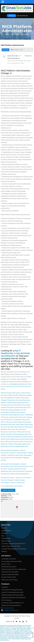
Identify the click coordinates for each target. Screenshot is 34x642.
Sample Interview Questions (19, 473)
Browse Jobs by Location (8, 566)
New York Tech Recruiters (9, 427)
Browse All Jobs (6, 541)
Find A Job (13, 466)
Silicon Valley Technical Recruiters (12, 441)
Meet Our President (7, 480)
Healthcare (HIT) (6, 471)
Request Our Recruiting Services (11, 605)
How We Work (22, 452)
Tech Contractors (6, 600)
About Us (13, 452)
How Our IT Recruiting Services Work (12, 592)
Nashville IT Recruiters (8, 424)
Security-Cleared (18, 471)
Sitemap (4, 551)
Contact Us (4, 533)
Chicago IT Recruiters (8, 400)
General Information (7, 477)
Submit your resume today (9, 579)
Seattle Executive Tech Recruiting (21, 439)
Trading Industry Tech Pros (17, 469)
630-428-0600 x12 (8, 608)
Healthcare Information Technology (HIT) (13, 597)
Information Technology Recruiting (11, 589)
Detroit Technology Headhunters (12, 410)
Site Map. (6, 640)
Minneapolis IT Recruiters (22, 422)
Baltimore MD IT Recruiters (17, 395)
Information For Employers (10, 450)
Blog (12, 482)
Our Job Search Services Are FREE (11, 561)
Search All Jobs (6, 564)
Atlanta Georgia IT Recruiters (10, 393)
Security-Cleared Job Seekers (10, 574)
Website (29, 56)
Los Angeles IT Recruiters (21, 419)
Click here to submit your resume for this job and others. (16, 386)
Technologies (5, 482)
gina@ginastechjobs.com (18, 384)
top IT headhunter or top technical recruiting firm (15, 353)
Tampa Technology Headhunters (19, 444)
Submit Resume (23, 466)
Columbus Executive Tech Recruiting (13, 405)
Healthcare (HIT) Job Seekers (9, 572)
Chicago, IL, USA (18, 49)
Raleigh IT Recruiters (8, 429)
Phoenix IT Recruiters (26, 427)
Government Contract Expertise (11, 457)
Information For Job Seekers (10, 464)
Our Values (26, 477)
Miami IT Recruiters (7, 422)
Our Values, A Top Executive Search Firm (13, 543)
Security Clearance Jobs (8, 577)
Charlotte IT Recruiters (21, 397)
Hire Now (11, 15)
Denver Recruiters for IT (23, 407)
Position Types (19, 480)
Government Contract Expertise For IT (12, 602)
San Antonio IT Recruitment (17, 432)
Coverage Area (20, 482)
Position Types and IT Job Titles (10, 546)
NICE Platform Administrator (14, 486)
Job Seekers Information (8, 559)
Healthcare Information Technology (19, 455)
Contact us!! (3, 636)
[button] (17, 507)
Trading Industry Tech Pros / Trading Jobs (13, 569)
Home (7, 34)
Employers (4, 587)
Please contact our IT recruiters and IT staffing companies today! (16, 379)
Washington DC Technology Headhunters (15, 446)
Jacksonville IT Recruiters (18, 417)
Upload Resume (23, 15)
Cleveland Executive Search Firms (18, 402)
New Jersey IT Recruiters (24, 424)
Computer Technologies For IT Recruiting (13, 549)
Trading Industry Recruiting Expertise (12, 595)
